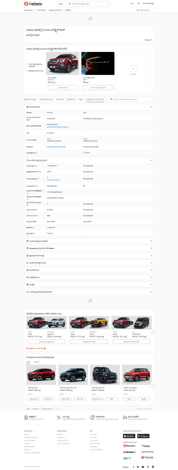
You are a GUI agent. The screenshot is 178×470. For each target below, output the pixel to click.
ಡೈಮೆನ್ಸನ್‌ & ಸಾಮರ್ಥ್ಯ (30, 99)
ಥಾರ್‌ (111, 399)
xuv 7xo (80, 399)
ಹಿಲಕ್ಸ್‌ (92, 334)
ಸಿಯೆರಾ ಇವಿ (48, 399)
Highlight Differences (36, 71)
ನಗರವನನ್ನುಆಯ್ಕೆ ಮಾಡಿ (145, 10)
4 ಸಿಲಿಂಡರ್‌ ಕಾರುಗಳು (53, 180)
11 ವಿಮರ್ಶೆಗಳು (92, 141)
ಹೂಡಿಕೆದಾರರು (27, 449)
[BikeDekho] (129, 445)
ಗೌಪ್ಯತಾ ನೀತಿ (27, 443)
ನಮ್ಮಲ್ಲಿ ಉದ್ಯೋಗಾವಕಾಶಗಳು (30, 437)
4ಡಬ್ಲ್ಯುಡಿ (50, 233)
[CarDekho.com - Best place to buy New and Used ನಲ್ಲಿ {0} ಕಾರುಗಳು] (33, 4)
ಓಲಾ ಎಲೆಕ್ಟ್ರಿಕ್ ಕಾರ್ (88, 78)
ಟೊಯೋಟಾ (50, 332)
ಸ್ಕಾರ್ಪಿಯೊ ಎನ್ (97, 399)
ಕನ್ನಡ (131, 3)
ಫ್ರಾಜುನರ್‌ (50, 334)
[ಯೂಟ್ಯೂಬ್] (143, 467)
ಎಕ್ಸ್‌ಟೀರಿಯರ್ (71, 99)
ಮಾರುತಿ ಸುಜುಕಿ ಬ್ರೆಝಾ (130, 388)
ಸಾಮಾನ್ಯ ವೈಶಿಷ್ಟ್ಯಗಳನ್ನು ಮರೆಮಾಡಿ (35, 65)
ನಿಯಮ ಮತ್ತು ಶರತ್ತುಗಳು (29, 440)
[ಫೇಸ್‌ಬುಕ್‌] (133, 467)
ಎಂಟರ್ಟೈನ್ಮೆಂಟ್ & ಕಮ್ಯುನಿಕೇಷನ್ (95, 99)
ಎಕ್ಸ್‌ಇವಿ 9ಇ (33, 399)
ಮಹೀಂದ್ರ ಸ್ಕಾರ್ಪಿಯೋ (98, 388)
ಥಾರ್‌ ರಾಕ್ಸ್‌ (65, 399)
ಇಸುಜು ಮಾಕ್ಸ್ (52, 78)
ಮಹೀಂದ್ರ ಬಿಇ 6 (32, 388)
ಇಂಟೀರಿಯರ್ (60, 99)
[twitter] (138, 467)
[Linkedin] (153, 467)
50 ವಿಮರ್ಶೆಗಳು (56, 141)
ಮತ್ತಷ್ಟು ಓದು (148, 40)
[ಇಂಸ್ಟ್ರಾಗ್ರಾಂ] (148, 467)
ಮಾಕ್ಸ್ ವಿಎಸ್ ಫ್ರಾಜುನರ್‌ (46, 342)
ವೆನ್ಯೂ (129, 399)
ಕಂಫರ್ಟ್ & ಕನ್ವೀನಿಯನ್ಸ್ (46, 99)
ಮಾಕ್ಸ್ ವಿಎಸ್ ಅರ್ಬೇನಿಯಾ (131, 342)
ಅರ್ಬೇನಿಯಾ (136, 334)
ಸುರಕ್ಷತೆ (80, 99)
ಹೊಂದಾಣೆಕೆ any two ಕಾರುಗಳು (34, 348)
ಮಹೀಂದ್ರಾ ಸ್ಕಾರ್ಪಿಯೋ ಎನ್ (68, 388)
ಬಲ (133, 332)
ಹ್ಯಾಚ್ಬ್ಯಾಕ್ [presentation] (36, 362)
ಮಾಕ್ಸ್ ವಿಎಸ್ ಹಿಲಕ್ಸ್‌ (89, 342)
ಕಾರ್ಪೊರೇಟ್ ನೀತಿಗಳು (29, 446)
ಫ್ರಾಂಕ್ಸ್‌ (143, 399)
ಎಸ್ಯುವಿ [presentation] (28, 362)
